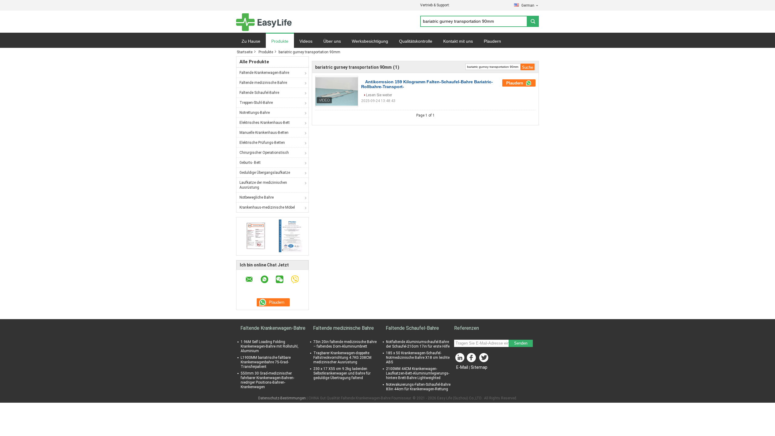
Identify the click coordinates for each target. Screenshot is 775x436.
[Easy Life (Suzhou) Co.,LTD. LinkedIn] (460, 359)
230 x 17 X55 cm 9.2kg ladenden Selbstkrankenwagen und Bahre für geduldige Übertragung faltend (342, 373)
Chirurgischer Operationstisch (264, 152)
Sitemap (479, 367)
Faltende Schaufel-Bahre (259, 93)
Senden (520, 343)
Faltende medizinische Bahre (263, 83)
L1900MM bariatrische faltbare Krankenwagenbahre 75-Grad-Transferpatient (266, 362)
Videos (305, 41)
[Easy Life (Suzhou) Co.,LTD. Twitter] (484, 359)
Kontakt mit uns (458, 41)
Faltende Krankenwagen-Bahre (264, 73)
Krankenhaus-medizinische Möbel (267, 207)
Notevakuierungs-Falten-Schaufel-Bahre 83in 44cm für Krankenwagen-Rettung (418, 386)
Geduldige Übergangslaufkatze (264, 172)
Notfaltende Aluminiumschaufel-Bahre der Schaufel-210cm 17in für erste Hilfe (418, 344)
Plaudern (492, 41)
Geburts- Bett (250, 162)
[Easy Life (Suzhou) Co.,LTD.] (264, 22)
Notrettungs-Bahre (254, 113)
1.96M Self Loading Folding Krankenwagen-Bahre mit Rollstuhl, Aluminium (269, 346)
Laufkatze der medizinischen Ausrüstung (263, 185)
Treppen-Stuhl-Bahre (256, 103)
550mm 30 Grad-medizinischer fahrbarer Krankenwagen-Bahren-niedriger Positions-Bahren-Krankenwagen (267, 380)
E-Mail (462, 367)
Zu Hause (251, 41)
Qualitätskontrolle (415, 41)
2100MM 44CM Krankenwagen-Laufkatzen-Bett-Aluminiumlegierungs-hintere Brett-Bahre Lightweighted (417, 373)
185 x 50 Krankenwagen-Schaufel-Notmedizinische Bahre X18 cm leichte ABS (418, 357)
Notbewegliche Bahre (256, 197)
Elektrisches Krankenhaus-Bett (264, 123)
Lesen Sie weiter (379, 95)
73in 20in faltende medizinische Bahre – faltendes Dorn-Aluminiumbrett (345, 344)
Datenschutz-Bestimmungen (282, 398)
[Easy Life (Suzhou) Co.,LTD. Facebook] (472, 359)
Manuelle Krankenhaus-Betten (264, 132)
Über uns (332, 41)
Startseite (244, 52)
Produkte (280, 41)
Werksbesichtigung (370, 41)
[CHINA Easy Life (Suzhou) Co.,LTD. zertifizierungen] (254, 235)
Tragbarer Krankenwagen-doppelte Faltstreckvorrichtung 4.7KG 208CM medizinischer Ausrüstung (342, 357)
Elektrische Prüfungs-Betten (262, 142)
